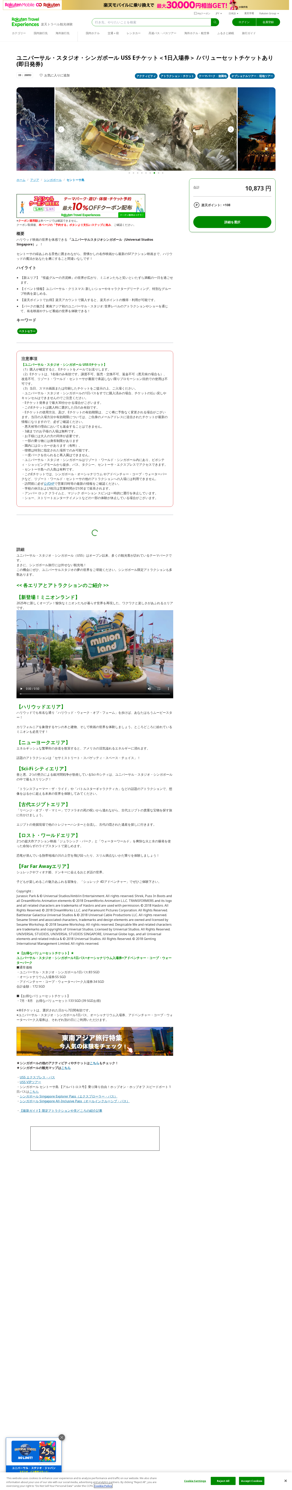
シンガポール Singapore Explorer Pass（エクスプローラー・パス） (68, 1096)
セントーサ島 (75, 179)
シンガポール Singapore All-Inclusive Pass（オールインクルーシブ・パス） (75, 1101)
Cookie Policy (103, 1486)
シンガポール (53, 179)
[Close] (285, 1480)
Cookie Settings (195, 1480)
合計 (196, 187)
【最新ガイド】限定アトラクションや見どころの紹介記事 (61, 1110)
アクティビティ (146, 76)
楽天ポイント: (211, 205)
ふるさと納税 (225, 33)
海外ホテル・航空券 (196, 33)
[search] (215, 22)
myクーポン (203, 13)
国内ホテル (93, 33)
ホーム (20, 179)
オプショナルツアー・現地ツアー (252, 76)
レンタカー (134, 33)
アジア (34, 179)
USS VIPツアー (30, 1082)
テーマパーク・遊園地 (213, 76)
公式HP (49, 483)
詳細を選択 (232, 222)
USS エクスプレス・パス (37, 1077)
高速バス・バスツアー (162, 33)
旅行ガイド (249, 33)
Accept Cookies (251, 1480)
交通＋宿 (113, 33)
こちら (94, 1063)
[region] (146, 1481)
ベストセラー (27, 331)
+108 (226, 205)
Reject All (223, 1480)
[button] (219, 13)
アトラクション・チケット (177, 76)
